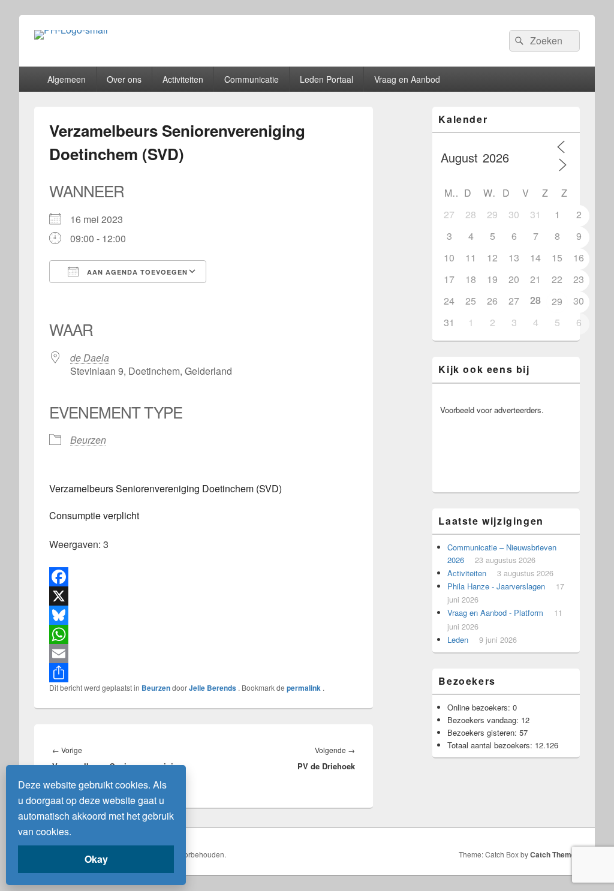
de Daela (89, 358)
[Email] (203, 653)
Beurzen (88, 440)
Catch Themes (555, 854)
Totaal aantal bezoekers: (491, 745)
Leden (457, 639)
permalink (305, 687)
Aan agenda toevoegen (136, 271)
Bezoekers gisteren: (483, 732)
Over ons (124, 79)
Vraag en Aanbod (407, 79)
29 (557, 301)
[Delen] (203, 672)
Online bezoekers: (480, 707)
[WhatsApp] (203, 634)
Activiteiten (182, 79)
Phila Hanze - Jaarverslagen (496, 586)
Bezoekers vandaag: (484, 720)
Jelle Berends (213, 687)
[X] (203, 596)
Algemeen (66, 79)
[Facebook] (203, 576)
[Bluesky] (203, 615)
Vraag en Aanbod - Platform (495, 612)
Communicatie (251, 79)
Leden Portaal (326, 79)
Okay (96, 859)
